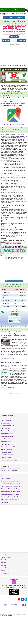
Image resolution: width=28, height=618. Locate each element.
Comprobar (14, 37)
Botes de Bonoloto (6, 444)
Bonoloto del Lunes (6, 420)
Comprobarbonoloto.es (12, 10)
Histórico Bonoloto (6, 457)
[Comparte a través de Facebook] (22, 599)
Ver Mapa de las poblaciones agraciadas (14, 124)
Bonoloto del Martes (6, 423)
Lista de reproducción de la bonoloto (17, 90)
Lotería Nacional (5, 568)
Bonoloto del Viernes (7, 431)
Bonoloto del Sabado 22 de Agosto (10, 499)
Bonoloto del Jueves (6, 428)
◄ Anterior (6, 40)
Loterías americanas (7, 573)
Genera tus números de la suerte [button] (14, 281)
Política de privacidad (23, 604)
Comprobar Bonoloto (7, 418)
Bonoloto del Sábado (7, 433)
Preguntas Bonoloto (6, 449)
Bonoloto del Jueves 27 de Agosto (10, 486)
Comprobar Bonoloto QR (8, 447)
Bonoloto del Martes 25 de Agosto (10, 491)
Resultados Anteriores (7, 439)
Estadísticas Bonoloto (7, 455)
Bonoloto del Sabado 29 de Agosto (10, 481)
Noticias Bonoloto (6, 452)
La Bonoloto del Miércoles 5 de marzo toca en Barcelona (14, 366)
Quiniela (3, 565)
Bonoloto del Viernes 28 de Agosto (10, 484)
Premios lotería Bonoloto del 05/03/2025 (16, 25)
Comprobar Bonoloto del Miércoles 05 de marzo (14, 22)
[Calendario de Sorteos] (19, 599)
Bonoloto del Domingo (7, 436)
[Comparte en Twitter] (25, 599)
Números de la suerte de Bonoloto (10, 460)
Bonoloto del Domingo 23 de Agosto (11, 497)
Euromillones (4, 560)
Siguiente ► (21, 40)
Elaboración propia (9, 358)
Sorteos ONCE (5, 570)
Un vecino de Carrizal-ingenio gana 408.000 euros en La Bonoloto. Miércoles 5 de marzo (14, 335)
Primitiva (3, 562)
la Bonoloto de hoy (22, 136)
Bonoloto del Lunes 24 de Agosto (10, 494)
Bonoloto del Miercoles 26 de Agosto (11, 489)
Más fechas (4, 502)
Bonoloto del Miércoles (7, 425)
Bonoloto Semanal (6, 441)
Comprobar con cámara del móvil (15, 17)
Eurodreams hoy (5, 557)
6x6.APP (14, 470)
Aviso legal (14, 604)
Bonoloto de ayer (6, 478)
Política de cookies (4, 604)
